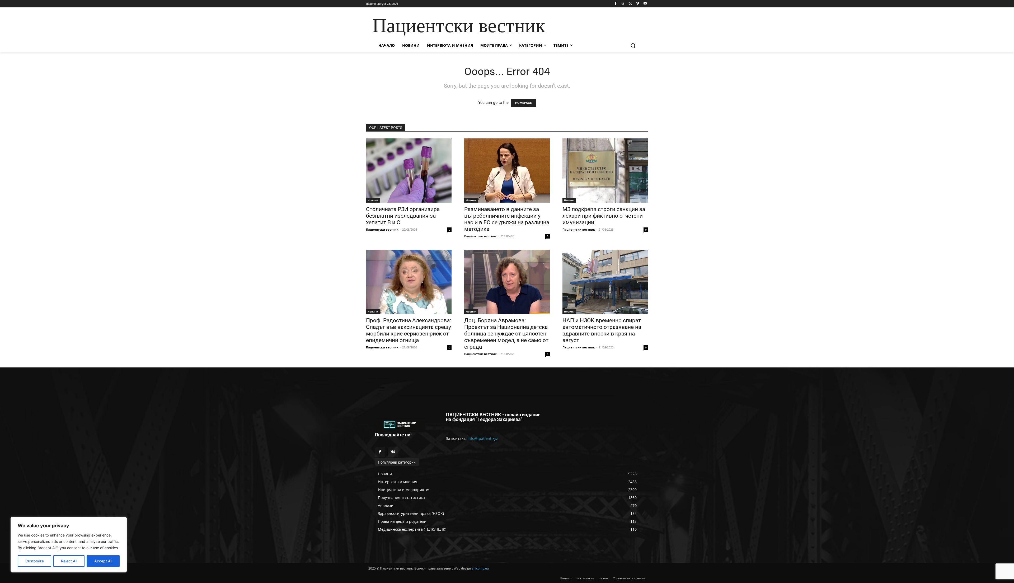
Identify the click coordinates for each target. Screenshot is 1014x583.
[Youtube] (645, 4)
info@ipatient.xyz (482, 438)
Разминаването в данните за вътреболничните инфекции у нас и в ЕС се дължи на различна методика (506, 219)
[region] (69, 544)
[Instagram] (623, 4)
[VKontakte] (393, 452)
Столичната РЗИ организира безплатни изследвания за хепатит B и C (403, 216)
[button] (633, 45)
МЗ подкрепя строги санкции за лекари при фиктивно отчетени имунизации (603, 216)
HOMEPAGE (523, 103)
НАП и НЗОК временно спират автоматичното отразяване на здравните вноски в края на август (601, 330)
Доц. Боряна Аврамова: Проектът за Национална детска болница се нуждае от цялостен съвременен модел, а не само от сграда (506, 333)
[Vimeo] (638, 4)
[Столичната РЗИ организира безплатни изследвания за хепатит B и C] (409, 170)
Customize (34, 561)
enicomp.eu (480, 568)
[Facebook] (616, 4)
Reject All (69, 561)
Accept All (103, 561)
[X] (630, 4)
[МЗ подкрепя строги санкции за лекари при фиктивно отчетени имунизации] (605, 170)
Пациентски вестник (382, 229)
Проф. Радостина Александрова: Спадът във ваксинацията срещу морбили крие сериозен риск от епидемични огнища (408, 330)
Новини (373, 200)
